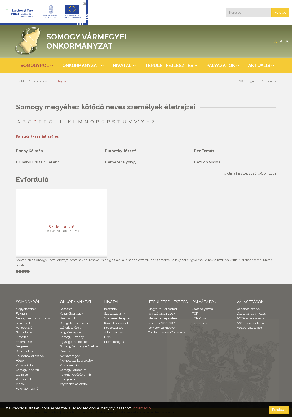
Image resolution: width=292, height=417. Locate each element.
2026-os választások (250, 318)
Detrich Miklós (207, 162)
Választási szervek (249, 309)
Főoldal (21, 81)
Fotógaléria (67, 379)
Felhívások (199, 323)
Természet (23, 323)
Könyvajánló (24, 365)
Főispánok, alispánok (30, 356)
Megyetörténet (26, 309)
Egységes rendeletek (74, 342)
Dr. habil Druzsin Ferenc (38, 162)
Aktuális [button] (259, 65)
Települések (24, 332)
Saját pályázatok (203, 309)
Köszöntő (66, 309)
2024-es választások (250, 323)
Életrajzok (60, 81)
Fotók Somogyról (27, 388)
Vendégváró (24, 327)
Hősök (20, 360)
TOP (195, 313)
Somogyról (40, 81)
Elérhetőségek (114, 342)
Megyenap (23, 346)
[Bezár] (85, 3)
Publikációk (24, 379)
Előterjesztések (70, 327)
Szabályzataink (114, 313)
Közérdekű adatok (116, 323)
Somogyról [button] (35, 65)
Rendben (279, 410)
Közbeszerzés (69, 365)
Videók (20, 384)
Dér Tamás (204, 151)
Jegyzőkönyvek (70, 332)
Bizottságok (68, 318)
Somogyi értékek (27, 370)
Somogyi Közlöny (72, 337)
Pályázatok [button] (220, 65)
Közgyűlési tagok (71, 313)
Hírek (107, 337)
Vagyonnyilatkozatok (74, 384)
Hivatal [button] (122, 65)
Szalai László (62, 226)
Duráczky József (120, 151)
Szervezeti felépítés (117, 318)
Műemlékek (24, 342)
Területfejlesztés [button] (169, 65)
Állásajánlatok (113, 332)
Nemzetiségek (70, 356)
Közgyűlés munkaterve (75, 323)
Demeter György (120, 162)
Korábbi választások (250, 327)
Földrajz (21, 313)
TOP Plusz (199, 318)
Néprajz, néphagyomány (33, 318)
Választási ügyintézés (251, 313)
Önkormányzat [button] (81, 65)
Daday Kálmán (29, 151)
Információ (142, 408)
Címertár (22, 337)
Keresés (280, 12)
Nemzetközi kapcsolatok (76, 360)
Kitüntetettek (24, 351)
